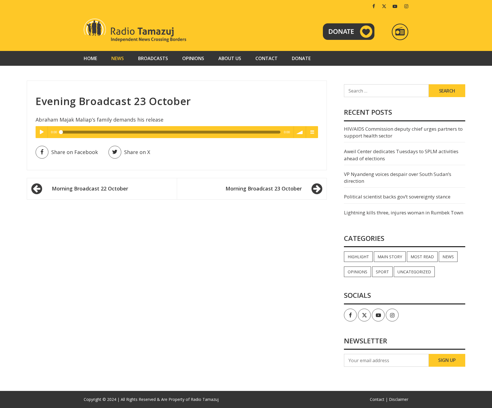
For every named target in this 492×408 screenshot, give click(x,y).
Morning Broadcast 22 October (90, 188)
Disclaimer (398, 399)
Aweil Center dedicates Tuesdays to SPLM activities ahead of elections (401, 154)
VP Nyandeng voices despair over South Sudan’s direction (397, 177)
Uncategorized (414, 271)
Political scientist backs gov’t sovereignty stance (397, 196)
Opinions (193, 58)
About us (229, 58)
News (117, 58)
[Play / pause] (42, 132)
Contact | (379, 399)
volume (300, 132)
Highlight (358, 256)
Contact (266, 58)
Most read (422, 256)
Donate (301, 58)
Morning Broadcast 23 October (264, 188)
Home (90, 58)
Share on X (137, 152)
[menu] (312, 132)
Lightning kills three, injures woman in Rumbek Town (403, 212)
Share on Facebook (74, 152)
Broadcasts (153, 58)
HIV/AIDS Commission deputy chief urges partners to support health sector (403, 132)
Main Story (390, 256)
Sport (382, 271)
